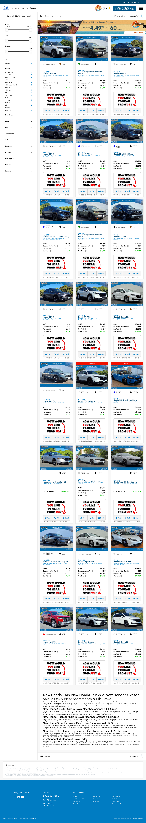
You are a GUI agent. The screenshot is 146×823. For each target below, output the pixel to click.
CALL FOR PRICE (48, 492)
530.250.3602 (124, 7)
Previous (39, 26)
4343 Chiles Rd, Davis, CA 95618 (132, 2)
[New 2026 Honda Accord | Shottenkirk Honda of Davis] (92, 27)
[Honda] (6, 8)
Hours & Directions (124, 9)
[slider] (6, 29)
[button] (71, 48)
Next (144, 26)
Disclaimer (139, 24)
